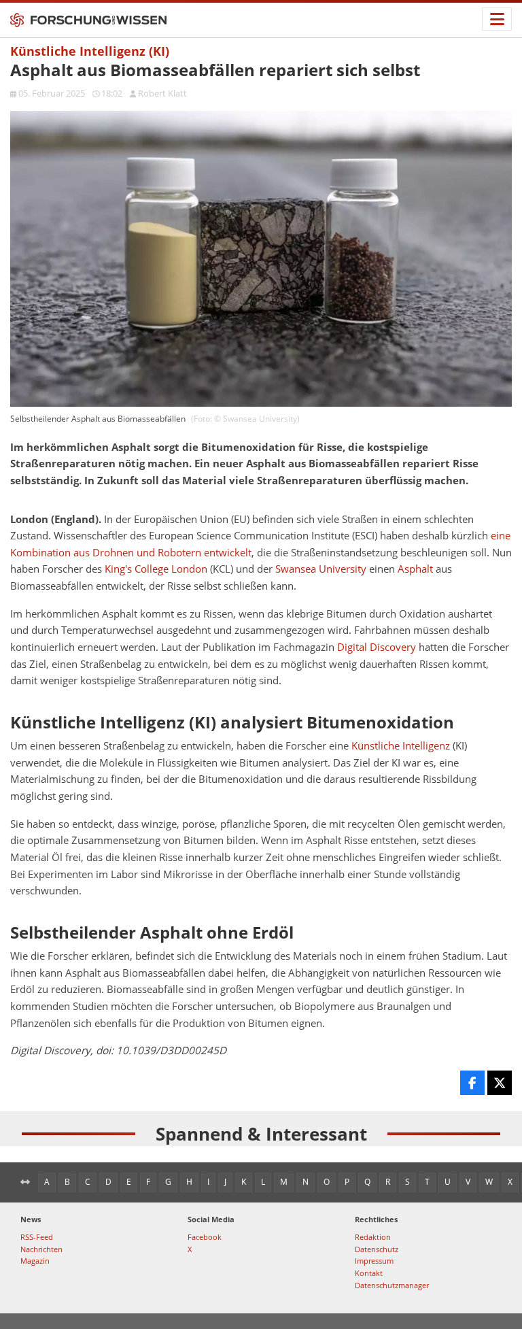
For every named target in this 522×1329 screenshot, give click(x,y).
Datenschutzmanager (392, 1285)
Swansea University (320, 569)
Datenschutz (376, 1249)
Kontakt (369, 1273)
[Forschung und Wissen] (88, 20)
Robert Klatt (162, 93)
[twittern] (499, 1083)
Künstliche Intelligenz (400, 746)
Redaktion (373, 1237)
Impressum (374, 1261)
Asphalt (415, 569)
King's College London (156, 569)
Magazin (35, 1261)
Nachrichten (41, 1249)
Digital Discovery (376, 647)
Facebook (205, 1237)
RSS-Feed (36, 1237)
